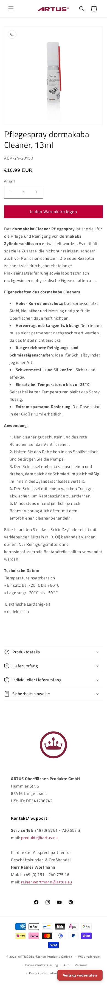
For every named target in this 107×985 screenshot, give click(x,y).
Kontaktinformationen (45, 973)
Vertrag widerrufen (80, 975)
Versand (81, 965)
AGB (66, 965)
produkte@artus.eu (39, 837)
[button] (11, 9)
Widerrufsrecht (89, 956)
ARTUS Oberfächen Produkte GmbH (44, 956)
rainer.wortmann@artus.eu (46, 882)
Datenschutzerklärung (41, 965)
